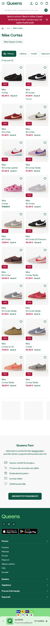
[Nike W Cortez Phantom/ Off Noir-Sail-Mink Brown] (37, 115)
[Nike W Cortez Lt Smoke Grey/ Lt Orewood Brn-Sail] (13, 222)
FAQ (3, 568)
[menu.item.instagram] (9, 524)
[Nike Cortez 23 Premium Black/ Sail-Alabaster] (37, 222)
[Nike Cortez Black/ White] (37, 75)
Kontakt (5, 572)
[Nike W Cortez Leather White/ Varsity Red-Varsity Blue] (13, 150)
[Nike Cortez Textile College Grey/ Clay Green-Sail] (37, 365)
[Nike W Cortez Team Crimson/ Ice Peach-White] (13, 115)
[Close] (47, 19)
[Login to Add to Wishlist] (21, 67)
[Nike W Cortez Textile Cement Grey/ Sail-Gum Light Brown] (13, 294)
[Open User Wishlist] (41, 3)
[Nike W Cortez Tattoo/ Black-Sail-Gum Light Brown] (13, 258)
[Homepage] (25, 517)
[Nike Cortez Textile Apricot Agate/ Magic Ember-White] (13, 365)
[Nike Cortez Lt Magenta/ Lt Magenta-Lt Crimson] (13, 186)
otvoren (39, 621)
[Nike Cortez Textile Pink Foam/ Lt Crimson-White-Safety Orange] (37, 258)
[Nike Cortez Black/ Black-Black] (13, 75)
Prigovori (5, 560)
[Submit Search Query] (46, 10)
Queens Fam (37, 451)
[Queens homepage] (14, 3)
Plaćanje (5, 551)
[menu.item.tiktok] (14, 524)
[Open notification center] (36, 3)
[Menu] (3, 3)
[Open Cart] (46, 3)
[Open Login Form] (31, 3)
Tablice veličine (8, 564)
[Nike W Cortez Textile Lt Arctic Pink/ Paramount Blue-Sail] (37, 150)
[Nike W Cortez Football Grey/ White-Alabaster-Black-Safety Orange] (37, 186)
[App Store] (10, 531)
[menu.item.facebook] (4, 524)
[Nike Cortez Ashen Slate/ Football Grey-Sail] (37, 329)
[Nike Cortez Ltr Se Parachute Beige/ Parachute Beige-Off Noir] (13, 329)
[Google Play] (28, 531)
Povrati (5, 556)
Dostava (5, 547)
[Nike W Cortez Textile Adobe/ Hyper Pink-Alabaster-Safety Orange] (37, 294)
